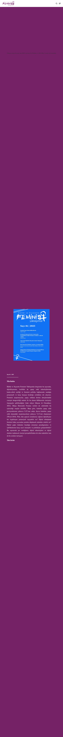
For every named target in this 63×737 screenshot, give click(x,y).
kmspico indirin (31, 55)
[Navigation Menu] (60, 3)
